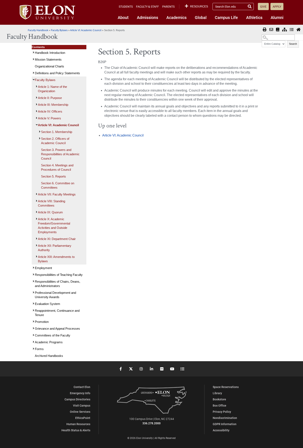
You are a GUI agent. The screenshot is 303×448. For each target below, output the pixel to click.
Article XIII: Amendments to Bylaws (56, 259)
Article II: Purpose (50, 98)
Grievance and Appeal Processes (57, 328)
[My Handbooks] (277, 30)
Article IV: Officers (50, 111)
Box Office (219, 405)
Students (126, 6)
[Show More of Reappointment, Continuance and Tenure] (33, 310)
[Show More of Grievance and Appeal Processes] (33, 328)
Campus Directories (77, 399)
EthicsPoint (82, 418)
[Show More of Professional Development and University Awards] (33, 292)
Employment (43, 268)
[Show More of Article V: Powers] (36, 118)
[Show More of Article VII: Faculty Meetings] (36, 194)
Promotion (42, 321)
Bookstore (219, 399)
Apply (277, 6)
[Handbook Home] (298, 30)
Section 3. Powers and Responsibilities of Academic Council (60, 154)
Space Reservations (226, 387)
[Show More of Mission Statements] (33, 59)
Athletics (254, 17)
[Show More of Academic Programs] (33, 341)
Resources (199, 6)
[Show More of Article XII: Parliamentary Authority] (36, 245)
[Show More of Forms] (33, 348)
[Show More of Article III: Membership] (36, 104)
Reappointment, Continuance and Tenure (57, 313)
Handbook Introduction (50, 52)
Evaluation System (47, 304)
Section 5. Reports (53, 176)
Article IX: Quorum (50, 212)
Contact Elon (82, 387)
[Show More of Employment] (33, 267)
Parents (168, 6)
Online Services (80, 412)
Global (201, 17)
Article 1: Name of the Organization (52, 89)
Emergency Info (80, 393)
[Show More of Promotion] (33, 321)
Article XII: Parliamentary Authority (54, 248)
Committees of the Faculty (52, 335)
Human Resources (78, 424)
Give (263, 6)
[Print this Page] (265, 30)
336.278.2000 (151, 423)
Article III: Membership (53, 104)
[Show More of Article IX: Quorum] (36, 212)
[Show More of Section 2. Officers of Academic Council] (39, 138)
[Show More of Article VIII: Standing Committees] (36, 200)
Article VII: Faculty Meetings (57, 194)
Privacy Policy (222, 412)
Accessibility (221, 430)
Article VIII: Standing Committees (51, 203)
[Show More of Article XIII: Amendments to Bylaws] (36, 256)
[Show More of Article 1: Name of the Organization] (36, 86)
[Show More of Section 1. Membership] (39, 131)
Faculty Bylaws (59, 30)
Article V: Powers (49, 118)
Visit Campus (81, 405)
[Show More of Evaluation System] (33, 303)
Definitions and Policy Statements (57, 73)
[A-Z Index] (292, 30)
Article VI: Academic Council (85, 30)
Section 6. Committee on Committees (57, 185)
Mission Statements (48, 59)
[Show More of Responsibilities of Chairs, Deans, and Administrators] (33, 281)
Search (293, 43)
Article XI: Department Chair (57, 239)
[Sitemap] (284, 30)
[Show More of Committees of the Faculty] (33, 335)
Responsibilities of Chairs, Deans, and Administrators (57, 284)
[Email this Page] (271, 30)
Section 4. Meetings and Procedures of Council (57, 167)
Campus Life (226, 17)
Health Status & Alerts (75, 430)
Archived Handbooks (49, 355)
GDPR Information (224, 424)
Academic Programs (49, 342)
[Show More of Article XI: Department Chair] (36, 238)
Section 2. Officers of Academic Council (55, 141)
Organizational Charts (49, 66)
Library (217, 393)
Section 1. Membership (56, 132)
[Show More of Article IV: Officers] (36, 111)
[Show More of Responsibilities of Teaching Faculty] (33, 274)
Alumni (277, 17)
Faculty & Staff (147, 6)
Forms (39, 349)
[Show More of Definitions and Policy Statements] (33, 72)
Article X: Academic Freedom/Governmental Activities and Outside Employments (54, 225)
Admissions (147, 17)
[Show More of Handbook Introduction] (33, 52)
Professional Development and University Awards (55, 295)
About (123, 17)
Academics (176, 17)
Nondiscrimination (225, 418)
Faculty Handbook (38, 30)
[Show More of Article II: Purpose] (36, 97)
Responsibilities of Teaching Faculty (59, 274)
